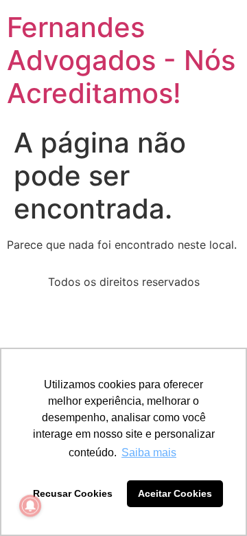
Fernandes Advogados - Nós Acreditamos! (121, 60)
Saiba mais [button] (148, 452)
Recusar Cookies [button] (73, 493)
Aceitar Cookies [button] (175, 493)
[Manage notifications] (30, 506)
